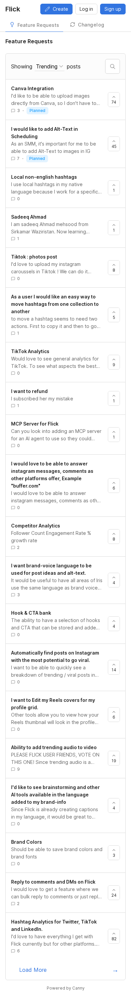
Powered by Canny (66, 988)
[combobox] (49, 66)
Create (60, 9)
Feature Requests (38, 25)
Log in (86, 9)
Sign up (112, 9)
